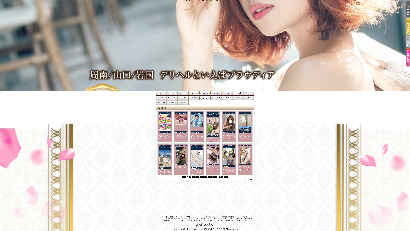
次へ (226, 177)
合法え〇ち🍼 (211, 164)
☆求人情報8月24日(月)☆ (194, 93)
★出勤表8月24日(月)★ (205, 93)
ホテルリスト (161, 102)
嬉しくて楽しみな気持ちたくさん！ (218, 135)
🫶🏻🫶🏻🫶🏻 (225, 166)
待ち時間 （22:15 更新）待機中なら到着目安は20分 (237, 93)
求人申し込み (172, 98)
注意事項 (194, 98)
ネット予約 (172, 93)
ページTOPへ (249, 180)
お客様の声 (172, 102)
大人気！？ (162, 168)
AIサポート (183, 102)
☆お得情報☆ (226, 93)
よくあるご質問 (226, 98)
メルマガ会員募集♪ (215, 98)
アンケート (183, 93)
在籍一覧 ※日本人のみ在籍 (248, 98)
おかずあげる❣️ (244, 132)
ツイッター (183, 98)
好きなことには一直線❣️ (182, 164)
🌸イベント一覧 (164, 132)
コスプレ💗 (242, 164)
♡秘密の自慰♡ (195, 132)
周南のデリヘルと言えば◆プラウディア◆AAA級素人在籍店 (205, 45)
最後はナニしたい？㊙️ (230, 132)
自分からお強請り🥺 (181, 132)
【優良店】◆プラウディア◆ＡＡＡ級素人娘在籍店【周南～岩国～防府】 (203, 229)
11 (215, 177)
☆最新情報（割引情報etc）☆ (215, 93)
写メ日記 (248, 93)
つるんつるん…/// (196, 168)
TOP (161, 93)
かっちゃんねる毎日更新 (205, 98)
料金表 (161, 98)
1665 (221, 177)
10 (212, 177)
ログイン (248, 220)
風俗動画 (237, 98)
